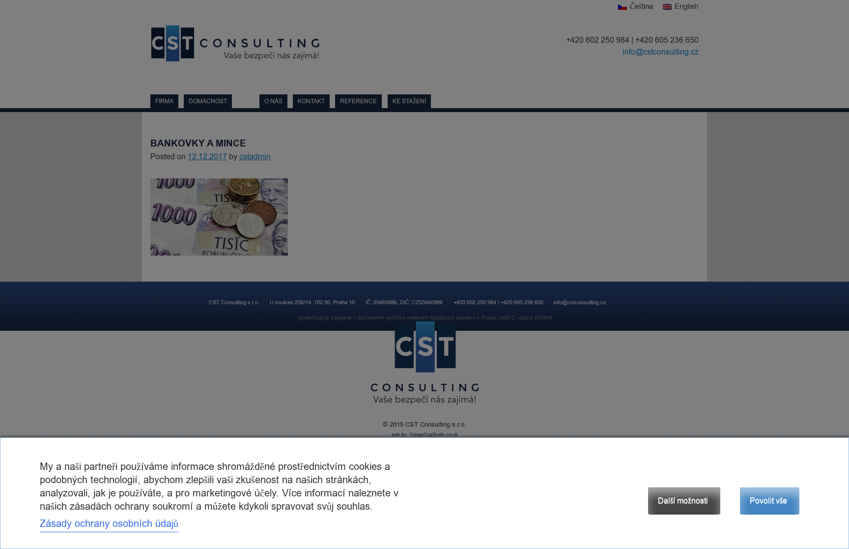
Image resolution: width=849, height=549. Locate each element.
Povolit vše (768, 500)
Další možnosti (683, 500)
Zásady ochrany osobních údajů (109, 523)
